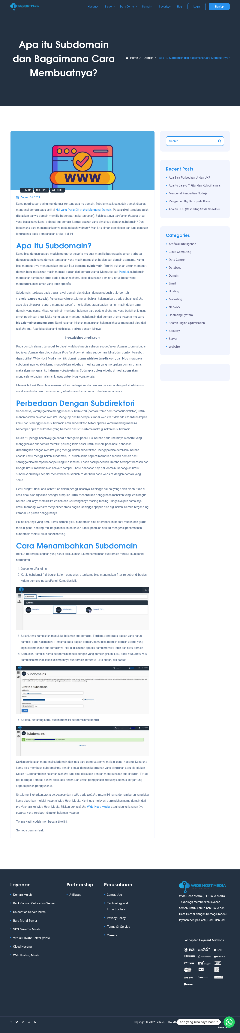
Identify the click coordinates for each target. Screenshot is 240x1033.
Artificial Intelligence (182, 244)
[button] (229, 1022)
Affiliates (75, 894)
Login (197, 6)
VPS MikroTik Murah (26, 929)
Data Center (177, 260)
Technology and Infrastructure (117, 906)
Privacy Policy (116, 918)
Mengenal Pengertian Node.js (188, 193)
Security (174, 331)
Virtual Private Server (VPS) (31, 938)
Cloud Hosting (22, 946)
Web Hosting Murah (26, 955)
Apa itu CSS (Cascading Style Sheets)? (194, 209)
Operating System (181, 315)
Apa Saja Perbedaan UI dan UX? (189, 177)
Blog (179, 6)
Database (175, 267)
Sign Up (219, 6)
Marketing (175, 299)
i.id (127, 272)
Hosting (41, 190)
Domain (148, 58)
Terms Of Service (118, 926)
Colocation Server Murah (29, 912)
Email (172, 283)
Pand (122, 272)
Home (134, 58)
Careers (112, 935)
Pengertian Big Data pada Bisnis (190, 201)
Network (174, 307)
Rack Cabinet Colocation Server (34, 903)
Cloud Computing (180, 252)
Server (173, 339)
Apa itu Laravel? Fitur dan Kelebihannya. (194, 185)
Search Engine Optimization (187, 323)
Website (57, 190)
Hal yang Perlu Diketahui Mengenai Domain (84, 210)
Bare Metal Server (25, 920)
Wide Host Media (98, 807)
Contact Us (114, 894)
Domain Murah (22, 894)
